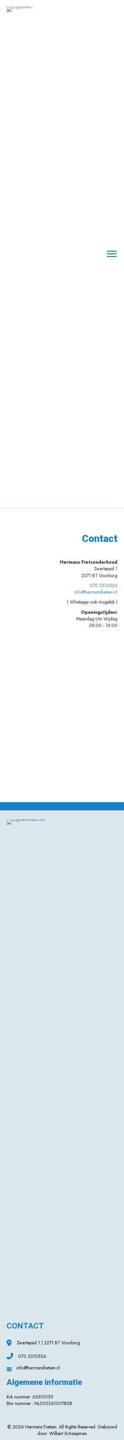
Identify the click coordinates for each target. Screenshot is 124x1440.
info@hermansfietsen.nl (95, 592)
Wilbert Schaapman (68, 1433)
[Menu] (111, 254)
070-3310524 (103, 585)
